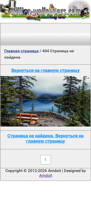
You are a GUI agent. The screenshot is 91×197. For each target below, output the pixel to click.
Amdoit (45, 175)
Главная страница (21, 50)
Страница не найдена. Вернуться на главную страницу (45, 138)
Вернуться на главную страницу (45, 70)
